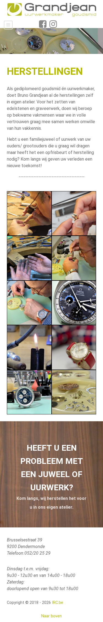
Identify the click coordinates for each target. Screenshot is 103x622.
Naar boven (51, 616)
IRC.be (57, 602)
